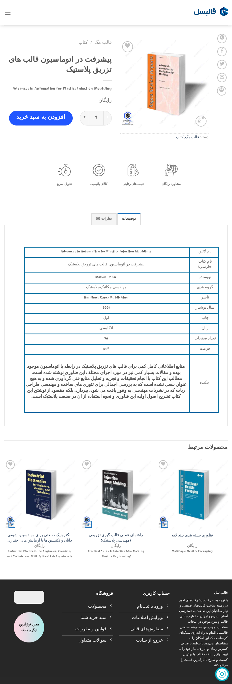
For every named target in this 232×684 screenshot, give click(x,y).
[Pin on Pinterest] (221, 91)
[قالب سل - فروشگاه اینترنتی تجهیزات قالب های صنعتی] (211, 12)
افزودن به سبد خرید (40, 118)
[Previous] (227, 514)
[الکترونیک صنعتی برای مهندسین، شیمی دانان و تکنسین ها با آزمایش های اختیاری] (39, 494)
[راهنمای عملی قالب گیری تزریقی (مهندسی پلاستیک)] (116, 494)
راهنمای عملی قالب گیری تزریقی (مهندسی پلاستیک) (116, 538)
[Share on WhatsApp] (222, 38)
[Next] (4, 514)
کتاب (179, 138)
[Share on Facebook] (222, 51)
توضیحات (129, 219)
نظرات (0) (104, 219)
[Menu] (7, 13)
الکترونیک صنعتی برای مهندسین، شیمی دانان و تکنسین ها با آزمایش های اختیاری (39, 538)
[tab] (129, 219)
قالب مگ (192, 138)
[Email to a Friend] (222, 77)
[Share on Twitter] (222, 64)
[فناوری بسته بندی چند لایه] (192, 494)
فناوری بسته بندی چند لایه (192, 536)
